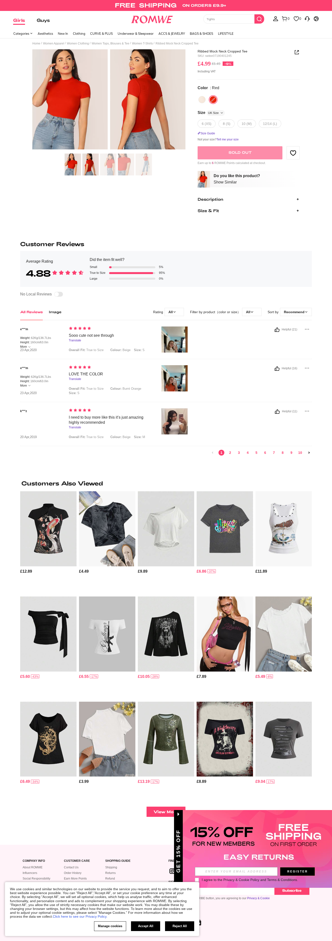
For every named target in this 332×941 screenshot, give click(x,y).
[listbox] (275, 18)
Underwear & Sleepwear (136, 33)
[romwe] (152, 18)
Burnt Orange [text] (125, 388)
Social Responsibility (36, 878)
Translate (75, 340)
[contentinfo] (26, 571)
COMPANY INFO (34, 861)
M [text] (139, 437)
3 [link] (239, 453)
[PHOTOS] (108, 100)
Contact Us (71, 867)
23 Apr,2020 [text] (28, 350)
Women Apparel (53, 43)
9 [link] (291, 453)
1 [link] (221, 453)
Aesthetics (45, 33)
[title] (166, 483)
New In (63, 33)
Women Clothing (78, 43)
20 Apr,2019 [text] (28, 437)
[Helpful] (277, 330)
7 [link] (274, 453)
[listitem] (48, 542)
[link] (166, 6)
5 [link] (256, 453)
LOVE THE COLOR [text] (86, 374)
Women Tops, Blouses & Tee (110, 43)
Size (208, 113)
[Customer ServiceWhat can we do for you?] (307, 18)
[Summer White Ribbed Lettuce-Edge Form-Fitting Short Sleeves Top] (283, 634)
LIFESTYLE (226, 33)
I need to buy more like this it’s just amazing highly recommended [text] (106, 419)
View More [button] (166, 811)
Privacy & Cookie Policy (241, 880)
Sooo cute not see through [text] (91, 335)
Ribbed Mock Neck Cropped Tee (222, 51)
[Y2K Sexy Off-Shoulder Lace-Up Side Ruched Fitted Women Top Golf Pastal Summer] (48, 634)
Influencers (30, 873)
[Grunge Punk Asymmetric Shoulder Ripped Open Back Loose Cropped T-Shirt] (166, 528)
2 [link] (230, 453)
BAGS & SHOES (201, 33)
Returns (110, 873)
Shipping (111, 867)
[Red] (213, 99)
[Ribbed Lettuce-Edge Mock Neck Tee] (107, 739)
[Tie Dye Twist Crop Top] (107, 528)
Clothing (79, 33)
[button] (293, 152)
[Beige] (202, 99)
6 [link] (265, 453)
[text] (110, 328)
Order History (72, 873)
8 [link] (283, 453)
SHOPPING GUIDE (118, 861)
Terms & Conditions (282, 880)
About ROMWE (33, 867)
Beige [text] (120, 350)
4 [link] (248, 453)
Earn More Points (75, 878)
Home (36, 43)
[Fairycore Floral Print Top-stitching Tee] (166, 739)
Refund (110, 878)
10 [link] (300, 453)
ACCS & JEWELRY (171, 33)
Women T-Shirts (142, 43)
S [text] (139, 350)
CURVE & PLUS (101, 33)
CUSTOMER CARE (77, 861)
